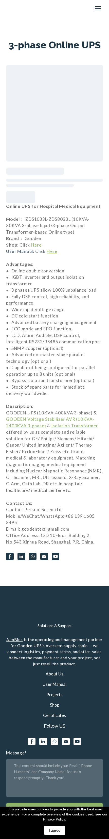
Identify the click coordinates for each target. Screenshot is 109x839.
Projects (54, 694)
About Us (54, 673)
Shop (54, 705)
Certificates (54, 715)
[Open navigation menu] (98, 8)
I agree (54, 830)
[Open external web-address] (54, 609)
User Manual (54, 684)
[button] (10, 556)
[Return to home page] (18, 8)
